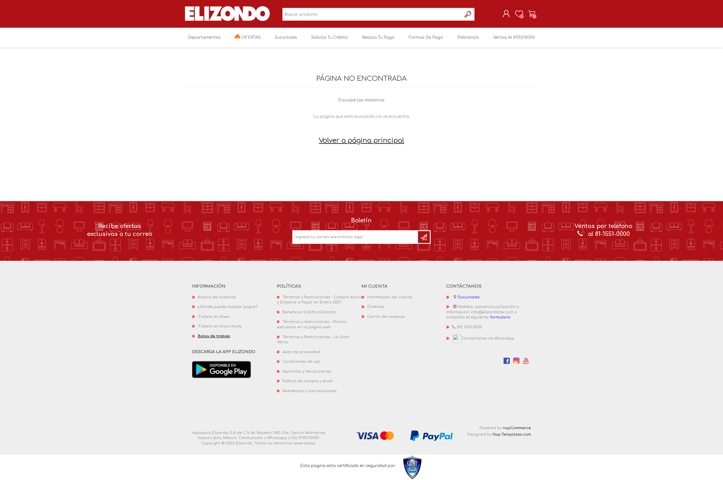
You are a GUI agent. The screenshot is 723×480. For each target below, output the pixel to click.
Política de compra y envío (307, 381)
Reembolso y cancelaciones (309, 391)
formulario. (500, 317)
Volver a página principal (361, 140)
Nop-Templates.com (512, 434)
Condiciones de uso (301, 362)
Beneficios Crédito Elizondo (309, 312)
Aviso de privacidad (301, 352)
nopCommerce (517, 428)
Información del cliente (389, 297)
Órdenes (375, 307)
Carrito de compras (531, 14)
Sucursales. (469, 297)
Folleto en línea (214, 317)
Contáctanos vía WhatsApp (487, 338)
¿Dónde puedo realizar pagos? (228, 307)
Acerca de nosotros (217, 297)
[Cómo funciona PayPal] (431, 435)
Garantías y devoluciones (306, 371)
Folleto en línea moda (220, 326)
